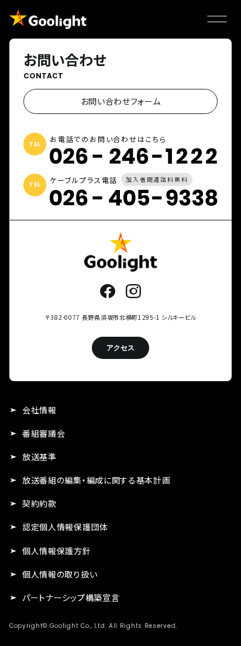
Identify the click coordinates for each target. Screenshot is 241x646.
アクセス (120, 348)
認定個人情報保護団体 (65, 527)
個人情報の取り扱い (59, 574)
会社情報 (39, 410)
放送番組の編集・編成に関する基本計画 (96, 480)
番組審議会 (44, 433)
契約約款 (39, 503)
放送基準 (39, 456)
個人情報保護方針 (56, 551)
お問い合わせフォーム (121, 101)
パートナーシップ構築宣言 (70, 597)
